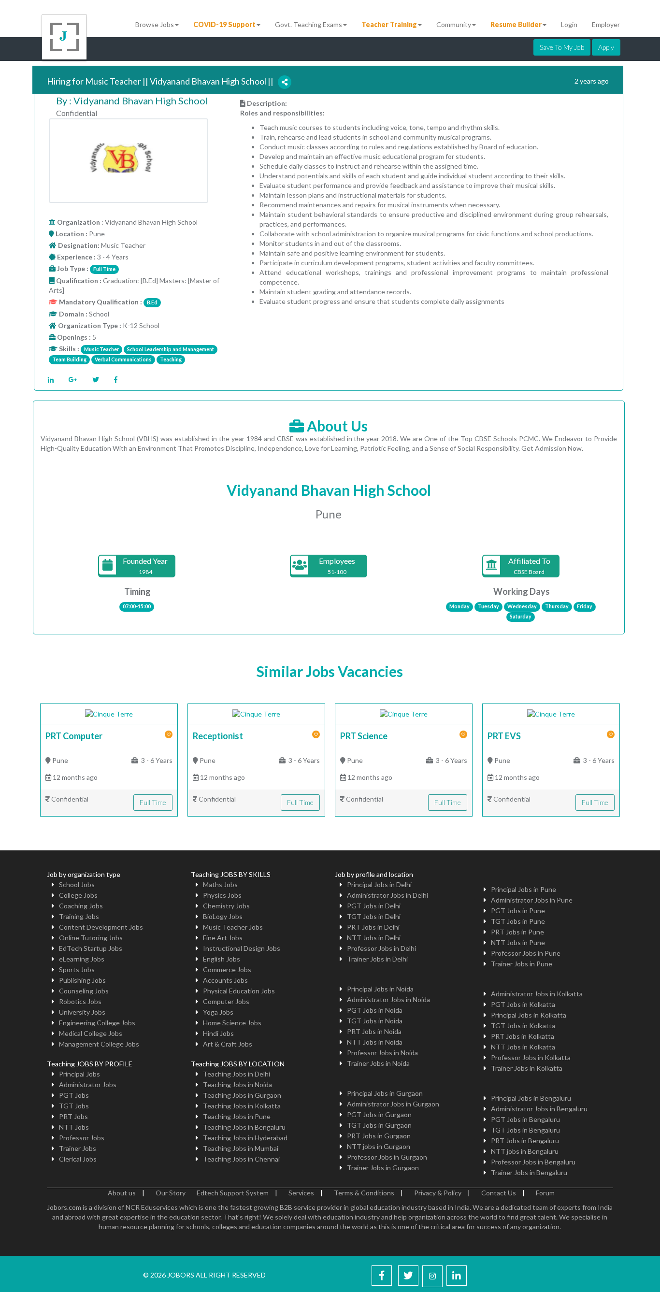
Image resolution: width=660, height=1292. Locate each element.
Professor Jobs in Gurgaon (387, 1157)
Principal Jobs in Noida (380, 989)
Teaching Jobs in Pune (237, 1116)
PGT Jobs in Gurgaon (379, 1114)
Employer (606, 24)
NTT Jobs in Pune (518, 942)
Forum (545, 1193)
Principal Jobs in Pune (523, 889)
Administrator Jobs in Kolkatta (537, 994)
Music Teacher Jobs (233, 927)
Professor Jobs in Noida (382, 1052)
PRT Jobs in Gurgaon (379, 1136)
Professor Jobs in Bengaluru (533, 1162)
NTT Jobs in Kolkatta (523, 1047)
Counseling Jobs (84, 991)
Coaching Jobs (81, 906)
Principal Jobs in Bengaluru (531, 1098)
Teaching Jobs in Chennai (241, 1159)
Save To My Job (562, 47)
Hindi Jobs (218, 1033)
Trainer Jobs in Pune (521, 964)
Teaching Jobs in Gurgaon (242, 1095)
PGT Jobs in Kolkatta (523, 1004)
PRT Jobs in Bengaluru (525, 1140)
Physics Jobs (222, 895)
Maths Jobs (220, 884)
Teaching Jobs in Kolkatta (242, 1106)
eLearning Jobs (81, 959)
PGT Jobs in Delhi (374, 906)
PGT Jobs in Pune (518, 910)
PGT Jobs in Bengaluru (525, 1119)
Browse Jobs (154, 24)
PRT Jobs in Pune (517, 932)
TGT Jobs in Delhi (374, 916)
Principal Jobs (79, 1074)
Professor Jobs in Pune (525, 953)
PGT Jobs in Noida (374, 1010)
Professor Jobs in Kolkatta (531, 1057)
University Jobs (82, 1012)
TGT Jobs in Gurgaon (379, 1125)
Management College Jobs (99, 1044)
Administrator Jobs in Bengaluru (539, 1109)
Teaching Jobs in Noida (237, 1084)
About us (122, 1193)
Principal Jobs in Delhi (379, 884)
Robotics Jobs (80, 1001)
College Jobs (78, 895)
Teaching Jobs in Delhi (236, 1074)
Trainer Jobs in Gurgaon (383, 1167)
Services (301, 1193)
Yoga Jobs (218, 1012)
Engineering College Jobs (97, 1023)
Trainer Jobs (77, 1148)
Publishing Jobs (82, 980)
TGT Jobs (74, 1106)
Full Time (153, 802)
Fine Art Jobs (223, 937)
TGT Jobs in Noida (374, 1021)
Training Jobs (79, 916)
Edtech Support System (233, 1193)
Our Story (171, 1193)
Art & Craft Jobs (227, 1044)
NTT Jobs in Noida (374, 1042)
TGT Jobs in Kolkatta (523, 1025)
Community (453, 24)
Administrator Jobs (87, 1084)
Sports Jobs (77, 969)
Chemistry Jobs (226, 906)
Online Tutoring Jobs (91, 937)
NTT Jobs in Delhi (374, 937)
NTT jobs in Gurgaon (378, 1146)
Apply (606, 47)
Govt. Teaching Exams (308, 24)
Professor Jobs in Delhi (381, 948)
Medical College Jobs (90, 1033)
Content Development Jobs (101, 927)
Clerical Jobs (78, 1159)
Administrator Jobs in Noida (388, 999)
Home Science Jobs (232, 1023)
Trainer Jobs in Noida (378, 1063)
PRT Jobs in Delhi (373, 927)
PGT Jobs (74, 1095)
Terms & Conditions (364, 1193)
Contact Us (498, 1193)
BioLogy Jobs (223, 916)
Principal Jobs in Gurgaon (385, 1093)
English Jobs (221, 959)
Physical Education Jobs (239, 991)
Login (569, 24)
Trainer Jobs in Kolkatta (526, 1068)
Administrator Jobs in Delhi (387, 895)
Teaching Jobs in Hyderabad (245, 1138)
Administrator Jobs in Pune (532, 900)
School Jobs (77, 884)
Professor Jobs (81, 1138)
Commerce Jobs (227, 969)
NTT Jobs (74, 1127)
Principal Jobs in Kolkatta (528, 1015)
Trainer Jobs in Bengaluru (529, 1172)
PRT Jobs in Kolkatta (522, 1036)
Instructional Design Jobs (241, 948)
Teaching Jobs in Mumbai (240, 1148)
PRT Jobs (73, 1116)
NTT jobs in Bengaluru (525, 1151)
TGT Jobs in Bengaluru (525, 1130)
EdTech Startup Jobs (90, 948)
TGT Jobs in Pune (518, 921)
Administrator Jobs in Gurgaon (393, 1104)
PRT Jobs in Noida (374, 1031)
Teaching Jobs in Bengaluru (244, 1127)
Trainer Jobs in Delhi (377, 959)
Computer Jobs (226, 1001)
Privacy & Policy (437, 1193)
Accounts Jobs (225, 980)
